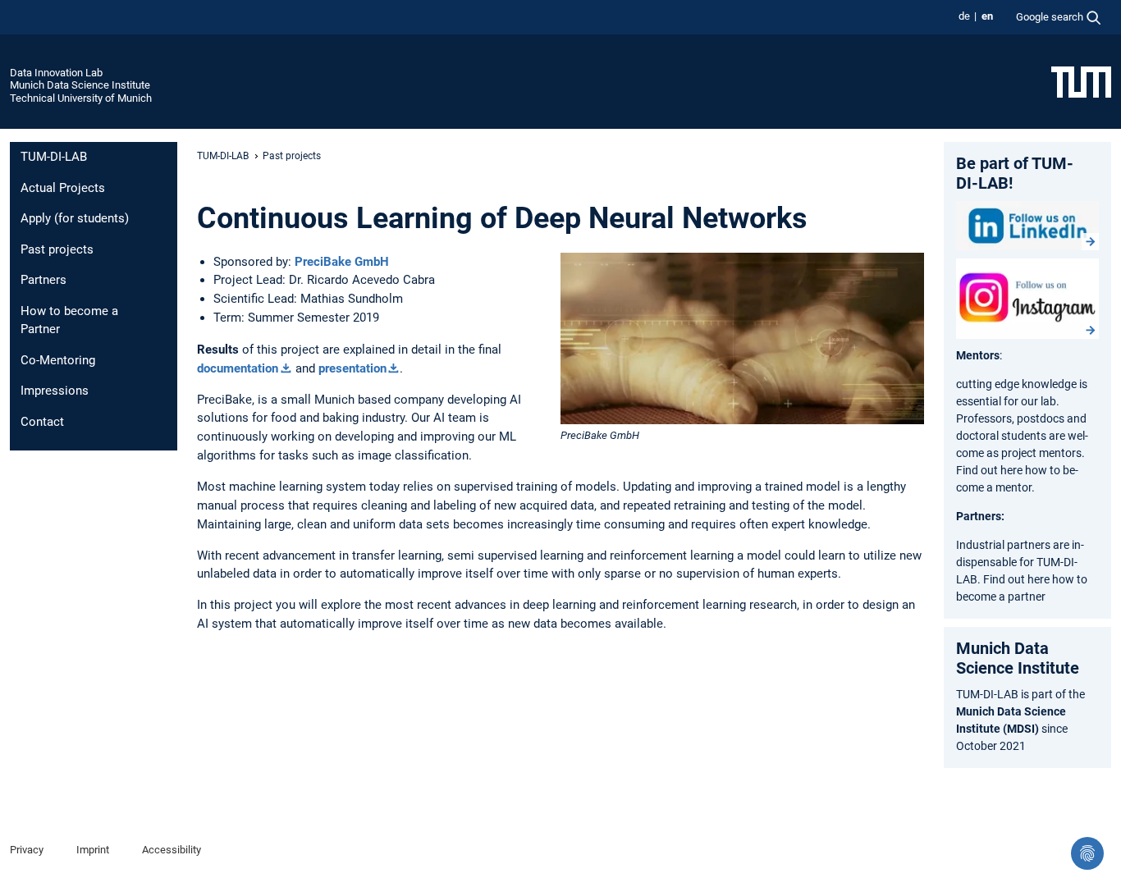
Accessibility (171, 850)
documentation (237, 368)
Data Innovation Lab (56, 72)
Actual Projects (63, 188)
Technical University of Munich (81, 98)
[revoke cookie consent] (1087, 853)
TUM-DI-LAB (54, 156)
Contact (42, 421)
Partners (43, 279)
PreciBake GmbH (342, 261)
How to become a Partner (69, 320)
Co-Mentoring (58, 360)
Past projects (57, 249)
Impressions (55, 390)
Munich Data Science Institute (80, 85)
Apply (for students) (75, 218)
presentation (352, 368)
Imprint (92, 850)
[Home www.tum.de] (1081, 81)
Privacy (26, 850)
